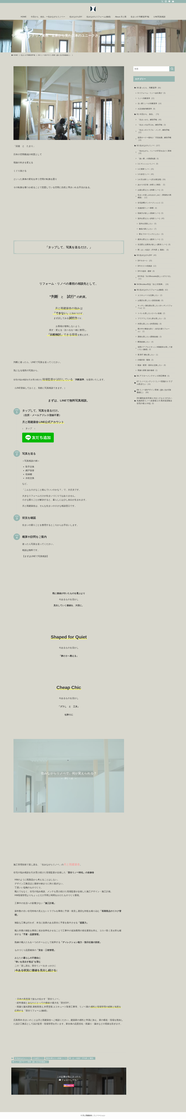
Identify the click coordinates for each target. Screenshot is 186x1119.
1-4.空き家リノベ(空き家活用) (151, 179)
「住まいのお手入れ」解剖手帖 (152, 125)
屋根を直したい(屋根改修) (149, 337)
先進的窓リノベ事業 (147, 208)
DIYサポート (145, 261)
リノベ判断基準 (146, 98)
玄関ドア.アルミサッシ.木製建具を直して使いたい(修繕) (155, 348)
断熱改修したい (145, 342)
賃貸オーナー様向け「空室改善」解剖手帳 (154, 139)
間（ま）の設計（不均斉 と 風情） (81, 1058)
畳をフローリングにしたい (151, 234)
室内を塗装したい (147, 224)
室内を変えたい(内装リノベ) (56, 1058)
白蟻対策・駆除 (145, 360)
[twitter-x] (162, 1)
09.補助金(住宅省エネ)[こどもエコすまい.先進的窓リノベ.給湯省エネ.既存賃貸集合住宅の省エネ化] (154, 400)
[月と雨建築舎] (93, 8)
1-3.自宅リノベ (38, 1058)
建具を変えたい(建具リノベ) (150, 239)
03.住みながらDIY (146, 255)
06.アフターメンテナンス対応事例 (153, 376)
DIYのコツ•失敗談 (147, 266)
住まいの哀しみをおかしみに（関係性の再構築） (154, 196)
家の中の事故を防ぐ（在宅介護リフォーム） (154, 330)
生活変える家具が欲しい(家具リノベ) (154, 244)
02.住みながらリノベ (22, 1058)
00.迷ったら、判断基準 (149, 88)
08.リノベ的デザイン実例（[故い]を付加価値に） (30, 1062)
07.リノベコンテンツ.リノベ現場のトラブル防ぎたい (154, 382)
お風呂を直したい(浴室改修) (150, 300)
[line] (169, 1)
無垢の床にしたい (147, 229)
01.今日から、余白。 (148, 114)
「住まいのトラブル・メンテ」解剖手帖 (154, 131)
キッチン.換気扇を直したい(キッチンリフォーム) (155, 307)
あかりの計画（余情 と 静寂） (151, 185)
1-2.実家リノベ (146, 169)
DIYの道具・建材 (146, 271)
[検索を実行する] (172, 68)
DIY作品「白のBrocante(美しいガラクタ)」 (155, 277)
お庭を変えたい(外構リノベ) (150, 190)
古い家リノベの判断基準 (149, 103)
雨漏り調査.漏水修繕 (147, 370)
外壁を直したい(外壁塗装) (149, 324)
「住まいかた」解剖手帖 (149, 120)
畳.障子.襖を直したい (148, 355)
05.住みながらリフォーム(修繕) (152, 290)
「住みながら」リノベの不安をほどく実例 (154, 152)
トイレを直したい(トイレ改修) (151, 313)
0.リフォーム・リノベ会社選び (151, 93)
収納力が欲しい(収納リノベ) (150, 213)
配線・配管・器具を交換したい (152, 365)
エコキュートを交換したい (150, 295)
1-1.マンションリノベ (148, 164)
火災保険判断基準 (146, 109)
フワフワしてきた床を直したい (152, 318)
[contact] (173, 1)
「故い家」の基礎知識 (148, 159)
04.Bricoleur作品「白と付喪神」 (152, 284)
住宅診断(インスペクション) (150, 203)
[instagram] (166, 1)
